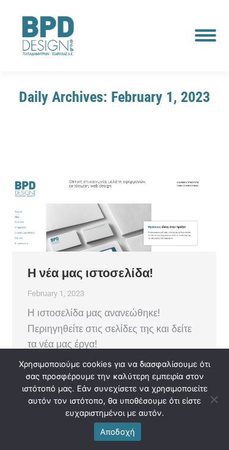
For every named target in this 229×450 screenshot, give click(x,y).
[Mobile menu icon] (205, 35)
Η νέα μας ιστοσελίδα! (90, 273)
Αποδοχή (118, 432)
